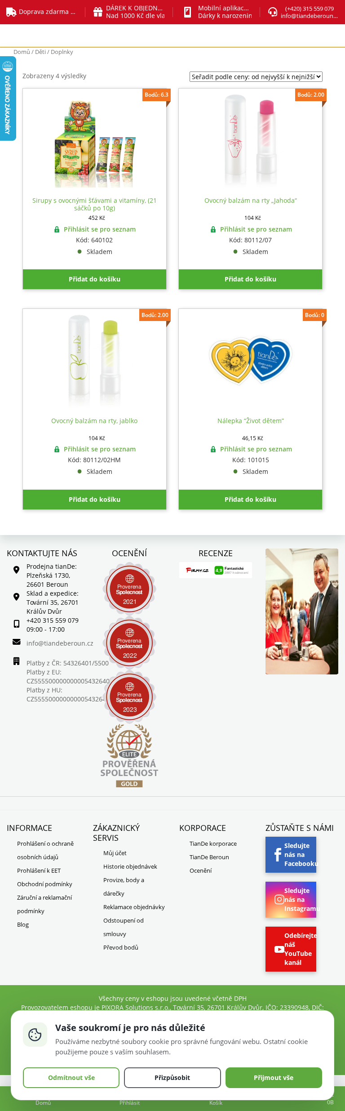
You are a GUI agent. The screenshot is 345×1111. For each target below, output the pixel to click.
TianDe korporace (213, 843)
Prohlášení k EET (39, 870)
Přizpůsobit (172, 1077)
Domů (21, 52)
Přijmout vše (273, 1077)
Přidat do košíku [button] (94, 279)
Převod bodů (120, 947)
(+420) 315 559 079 (309, 8)
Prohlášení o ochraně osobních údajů (45, 850)
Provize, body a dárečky (123, 886)
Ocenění (201, 870)
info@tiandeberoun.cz (310, 16)
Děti (40, 52)
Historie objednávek (130, 866)
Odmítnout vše (71, 1077)
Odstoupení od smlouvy (123, 927)
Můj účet (115, 853)
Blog (23, 924)
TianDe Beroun (209, 857)
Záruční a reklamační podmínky (44, 904)
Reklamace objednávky (134, 907)
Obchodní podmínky (44, 884)
